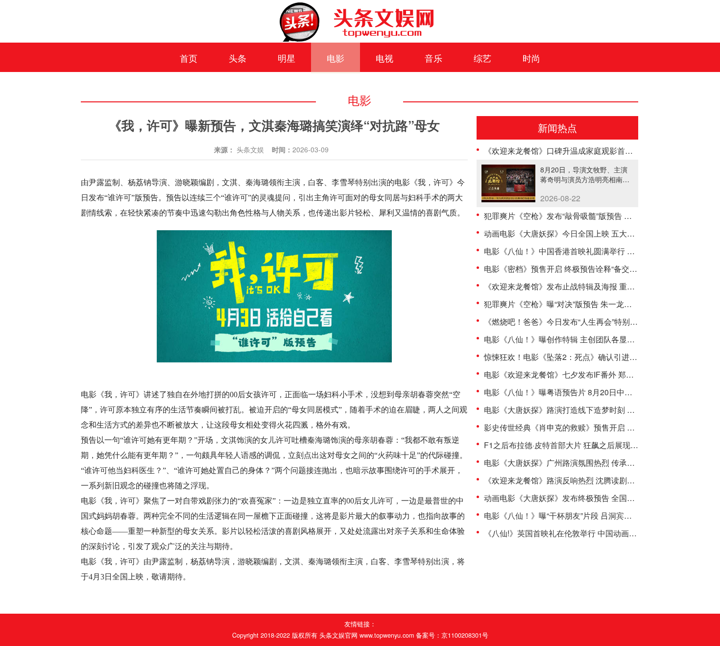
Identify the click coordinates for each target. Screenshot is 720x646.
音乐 (433, 57)
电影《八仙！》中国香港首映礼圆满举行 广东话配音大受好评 (590, 251)
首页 (188, 57)
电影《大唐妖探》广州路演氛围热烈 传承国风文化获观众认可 (590, 462)
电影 (335, 57)
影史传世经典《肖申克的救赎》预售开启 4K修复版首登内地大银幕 (599, 427)
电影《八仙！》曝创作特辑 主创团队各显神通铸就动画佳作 (587, 339)
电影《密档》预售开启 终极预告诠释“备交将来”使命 (573, 268)
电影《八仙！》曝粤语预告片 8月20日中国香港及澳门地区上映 (593, 392)
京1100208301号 (464, 635)
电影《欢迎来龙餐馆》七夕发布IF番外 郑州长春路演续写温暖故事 (598, 374)
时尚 (531, 57)
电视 (384, 57)
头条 (237, 57)
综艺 (482, 57)
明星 (286, 57)
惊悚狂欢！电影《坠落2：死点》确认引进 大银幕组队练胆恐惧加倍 (601, 356)
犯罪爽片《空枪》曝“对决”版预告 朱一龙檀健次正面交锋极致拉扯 (597, 304)
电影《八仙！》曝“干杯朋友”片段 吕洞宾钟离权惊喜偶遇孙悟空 (593, 515)
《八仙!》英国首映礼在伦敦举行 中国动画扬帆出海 (572, 533)
